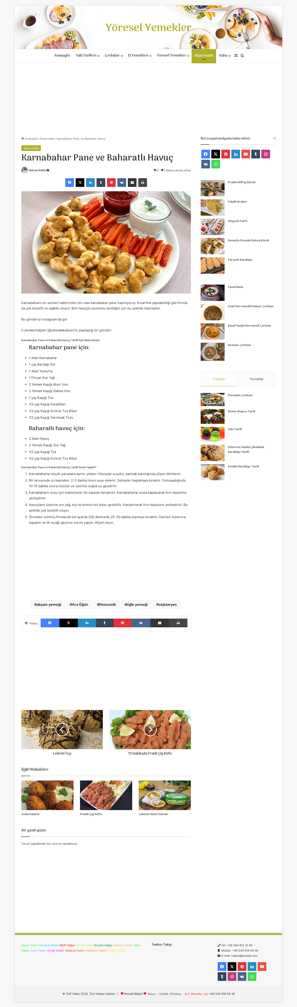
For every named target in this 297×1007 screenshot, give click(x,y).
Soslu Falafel (30, 814)
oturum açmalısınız (64, 843)
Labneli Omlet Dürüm (153, 814)
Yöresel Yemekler (171, 56)
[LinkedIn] (90, 182)
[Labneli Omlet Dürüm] (165, 795)
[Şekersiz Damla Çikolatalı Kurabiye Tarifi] (213, 453)
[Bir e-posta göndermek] (48, 170)
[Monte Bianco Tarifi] (213, 416)
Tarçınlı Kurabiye (240, 259)
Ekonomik (107, 604)
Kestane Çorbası (239, 345)
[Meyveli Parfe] (213, 227)
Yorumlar (257, 379)
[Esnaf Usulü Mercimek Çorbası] (213, 331)
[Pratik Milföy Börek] (213, 188)
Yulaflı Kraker (237, 201)
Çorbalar (112, 56)
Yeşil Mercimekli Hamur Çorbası (251, 306)
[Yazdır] (142, 182)
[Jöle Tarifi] (213, 434)
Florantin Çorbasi (240, 395)
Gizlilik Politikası (170, 993)
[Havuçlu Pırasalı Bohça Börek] (213, 246)
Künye (152, 993)
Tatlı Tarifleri (86, 56)
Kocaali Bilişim (133, 993)
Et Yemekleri (138, 56)
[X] (80, 182)
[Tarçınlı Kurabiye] (213, 265)
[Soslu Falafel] (47, 795)
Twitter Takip (162, 944)
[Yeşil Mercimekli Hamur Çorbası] (213, 312)
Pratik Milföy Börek (241, 182)
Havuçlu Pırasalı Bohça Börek (248, 240)
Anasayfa (62, 56)
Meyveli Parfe (238, 221)
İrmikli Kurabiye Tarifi (243, 466)
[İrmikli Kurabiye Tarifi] (213, 472)
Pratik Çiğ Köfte (91, 814)
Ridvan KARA (37, 170)
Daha (223, 56)
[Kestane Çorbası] (213, 352)
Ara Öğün (80, 604)
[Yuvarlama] (213, 293)
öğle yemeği (137, 604)
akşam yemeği (49, 604)
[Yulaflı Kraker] (213, 207)
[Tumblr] (101, 182)
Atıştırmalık (204, 56)
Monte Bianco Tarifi (241, 411)
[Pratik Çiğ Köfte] (106, 795)
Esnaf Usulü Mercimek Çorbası (249, 325)
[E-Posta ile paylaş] (132, 182)
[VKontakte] (121, 182)
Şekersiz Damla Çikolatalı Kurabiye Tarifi (246, 450)
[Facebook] (69, 182)
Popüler (219, 379)
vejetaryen (168, 604)
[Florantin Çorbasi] (213, 399)
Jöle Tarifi (235, 429)
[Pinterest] (111, 182)
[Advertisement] (148, 99)
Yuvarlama (235, 287)
